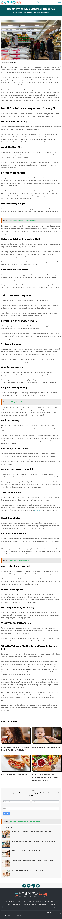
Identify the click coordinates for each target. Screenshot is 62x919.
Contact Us (19, 913)
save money (38, 510)
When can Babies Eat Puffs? (14, 775)
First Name (6, 799)
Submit (6, 814)
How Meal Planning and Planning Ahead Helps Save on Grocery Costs (45, 777)
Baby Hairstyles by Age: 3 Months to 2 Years (27, 870)
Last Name (34, 799)
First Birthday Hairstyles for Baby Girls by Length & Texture (32, 860)
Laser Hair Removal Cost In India (13, 907)
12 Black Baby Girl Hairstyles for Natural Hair (27, 851)
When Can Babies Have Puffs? (46, 747)
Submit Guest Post (7, 913)
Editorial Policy (9, 915)
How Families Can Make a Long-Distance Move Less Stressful (33, 841)
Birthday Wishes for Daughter (47, 904)
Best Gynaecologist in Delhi (52, 907)
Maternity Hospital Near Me (33, 907)
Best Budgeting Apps (50, 901)
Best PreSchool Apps (14, 904)
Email (4, 806)
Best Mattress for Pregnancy (32, 901)
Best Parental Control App (13, 901)
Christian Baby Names (29, 904)
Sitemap (18, 915)
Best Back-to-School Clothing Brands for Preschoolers (31, 831)
